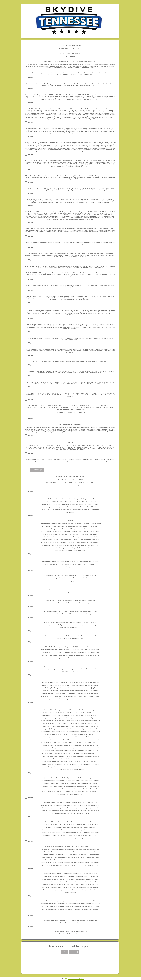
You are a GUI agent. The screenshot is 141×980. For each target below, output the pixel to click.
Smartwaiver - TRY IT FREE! (76, 979)
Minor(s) (74, 952)
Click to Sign (37, 470)
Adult (64, 952)
